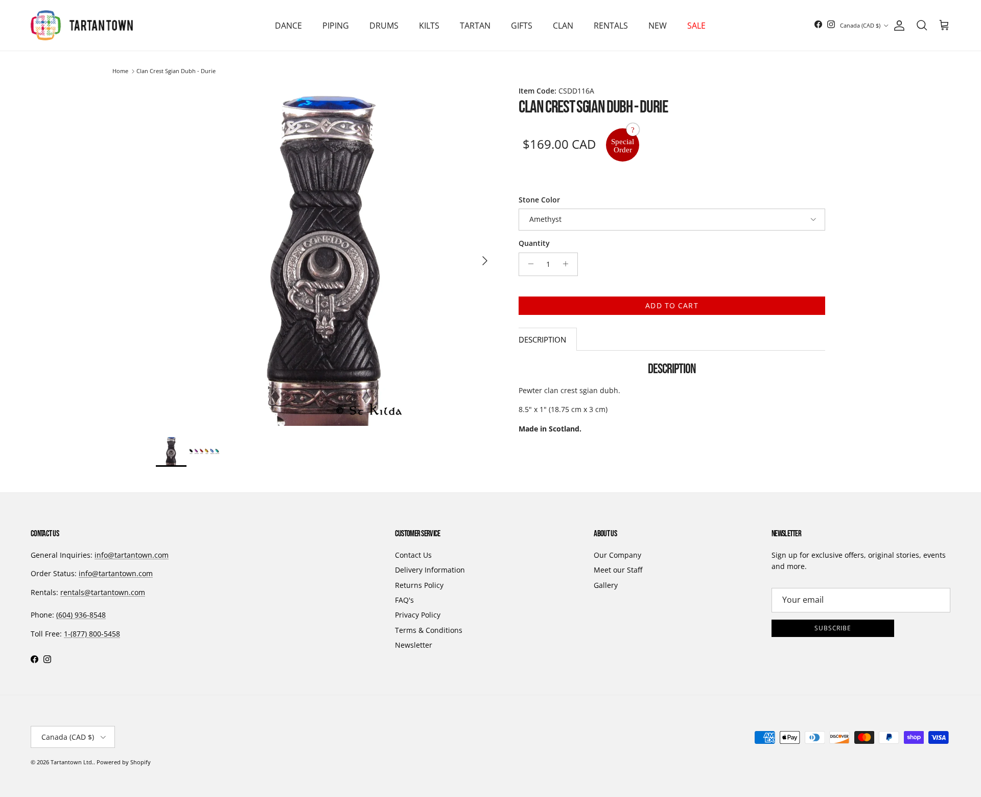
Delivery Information (430, 570)
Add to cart (671, 305)
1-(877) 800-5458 (92, 634)
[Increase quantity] (568, 264)
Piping (335, 25)
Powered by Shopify (124, 762)
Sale (696, 25)
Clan (563, 25)
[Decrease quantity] (528, 264)
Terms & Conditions (428, 630)
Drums (384, 25)
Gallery (606, 585)
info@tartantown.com (132, 555)
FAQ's (404, 600)
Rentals (611, 25)
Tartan (475, 25)
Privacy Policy (417, 615)
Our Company (617, 555)
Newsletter (413, 645)
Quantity (534, 243)
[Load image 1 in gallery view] (326, 255)
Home (120, 71)
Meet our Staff (618, 570)
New (657, 25)
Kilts (429, 25)
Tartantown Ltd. (72, 762)
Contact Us (413, 555)
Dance (288, 25)
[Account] (897, 25)
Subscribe (833, 628)
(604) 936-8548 (81, 615)
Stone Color (539, 199)
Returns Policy (419, 585)
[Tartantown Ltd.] (82, 25)
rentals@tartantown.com (102, 592)
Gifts (521, 25)
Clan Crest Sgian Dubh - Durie (176, 71)
